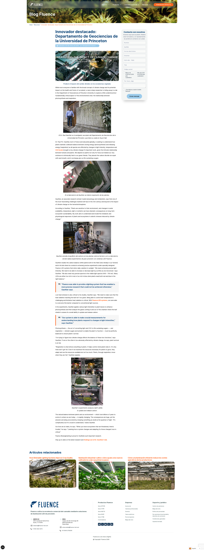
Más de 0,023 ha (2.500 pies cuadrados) (141, 74)
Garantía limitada (157, 521)
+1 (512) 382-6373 (37, 529)
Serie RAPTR (101, 511)
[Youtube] (105, 524)
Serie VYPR (101, 508)
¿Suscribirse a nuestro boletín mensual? (133, 90)
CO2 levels (59, 150)
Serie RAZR (101, 514)
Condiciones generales (159, 518)
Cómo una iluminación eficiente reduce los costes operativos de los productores (147, 459)
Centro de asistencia (158, 506)
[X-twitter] (102, 524)
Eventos (127, 511)
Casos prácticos (129, 514)
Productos (116, 4)
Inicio (31, 25)
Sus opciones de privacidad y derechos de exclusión (161, 515)
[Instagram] (108, 524)
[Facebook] (99, 524)
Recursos (145, 4)
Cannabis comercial (131, 4)
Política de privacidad (158, 511)
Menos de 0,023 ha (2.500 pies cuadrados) (130, 75)
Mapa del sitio (129, 519)
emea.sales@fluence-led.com (70, 527)
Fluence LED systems (99, 300)
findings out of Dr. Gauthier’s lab (95, 440)
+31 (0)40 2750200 (67, 530)
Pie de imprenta (129, 517)
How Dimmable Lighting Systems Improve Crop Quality (51, 458)
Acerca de (128, 506)
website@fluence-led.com (40, 525)
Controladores (102, 519)
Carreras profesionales (131, 508)
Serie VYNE (101, 517)
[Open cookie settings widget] (3, 547)
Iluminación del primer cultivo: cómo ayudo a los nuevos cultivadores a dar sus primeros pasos (101, 459)
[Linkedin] (111, 524)
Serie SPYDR (101, 506)
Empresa (104, 4)
